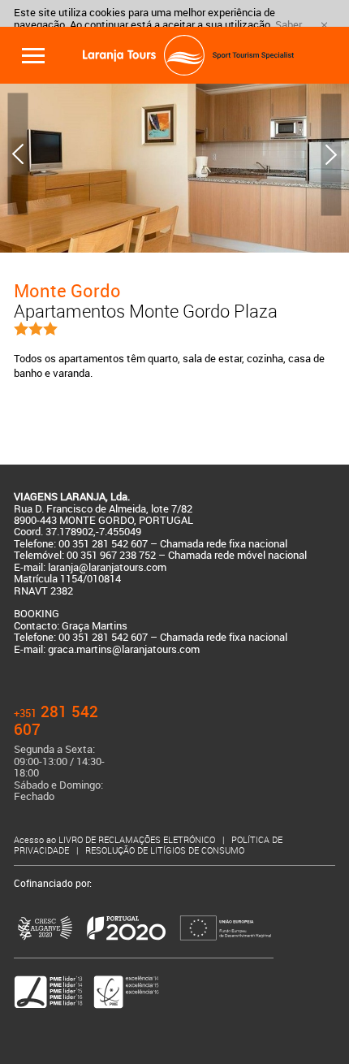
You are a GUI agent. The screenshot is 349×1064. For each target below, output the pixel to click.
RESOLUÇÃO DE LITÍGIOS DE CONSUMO (164, 850)
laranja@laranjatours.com (107, 567)
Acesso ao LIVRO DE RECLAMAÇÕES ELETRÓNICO (116, 840)
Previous (18, 154)
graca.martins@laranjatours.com (124, 649)
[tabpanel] (174, 155)
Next (331, 154)
